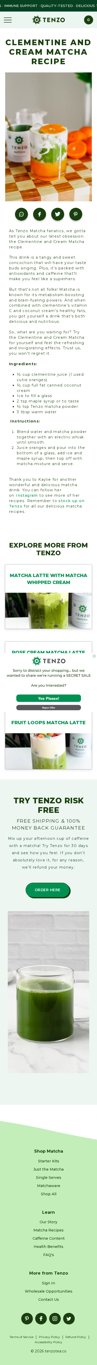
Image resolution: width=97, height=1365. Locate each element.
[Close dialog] (94, 656)
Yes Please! (48, 698)
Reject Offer (48, 707)
